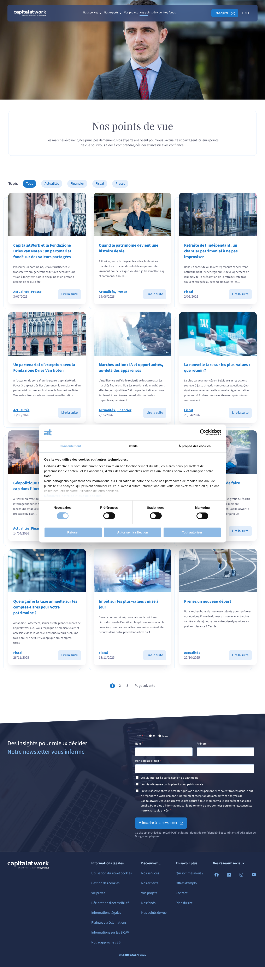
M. (154, 736)
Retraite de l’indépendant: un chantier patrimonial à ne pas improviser (211, 251)
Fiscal (100, 183)
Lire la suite (71, 295)
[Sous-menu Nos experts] (120, 13)
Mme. (165, 736)
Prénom (202, 744)
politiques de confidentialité (202, 833)
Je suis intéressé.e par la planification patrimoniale (172, 784)
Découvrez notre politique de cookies (73, 496)
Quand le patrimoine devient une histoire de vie (128, 248)
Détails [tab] (133, 446)
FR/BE (246, 13)
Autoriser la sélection (132, 532)
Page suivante (145, 685)
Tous (29, 183)
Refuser (73, 532)
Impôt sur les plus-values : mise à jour (129, 604)
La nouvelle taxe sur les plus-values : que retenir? (217, 367)
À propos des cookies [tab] (195, 446)
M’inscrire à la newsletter (158, 823)
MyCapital (222, 13)
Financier (77, 183)
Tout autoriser (192, 532)
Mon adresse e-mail (147, 761)
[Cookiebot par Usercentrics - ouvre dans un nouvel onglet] (203, 432)
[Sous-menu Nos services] (100, 13)
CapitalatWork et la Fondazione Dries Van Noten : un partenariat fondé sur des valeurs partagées (42, 251)
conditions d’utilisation (238, 833)
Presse (120, 183)
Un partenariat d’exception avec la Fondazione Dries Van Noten (44, 367)
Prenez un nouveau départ (207, 601)
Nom (138, 744)
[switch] (109, 516)
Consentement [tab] (70, 446)
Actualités (52, 183)
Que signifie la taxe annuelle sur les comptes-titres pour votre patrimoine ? (45, 607)
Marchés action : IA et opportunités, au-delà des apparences (131, 367)
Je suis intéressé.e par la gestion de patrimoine (169, 778)
